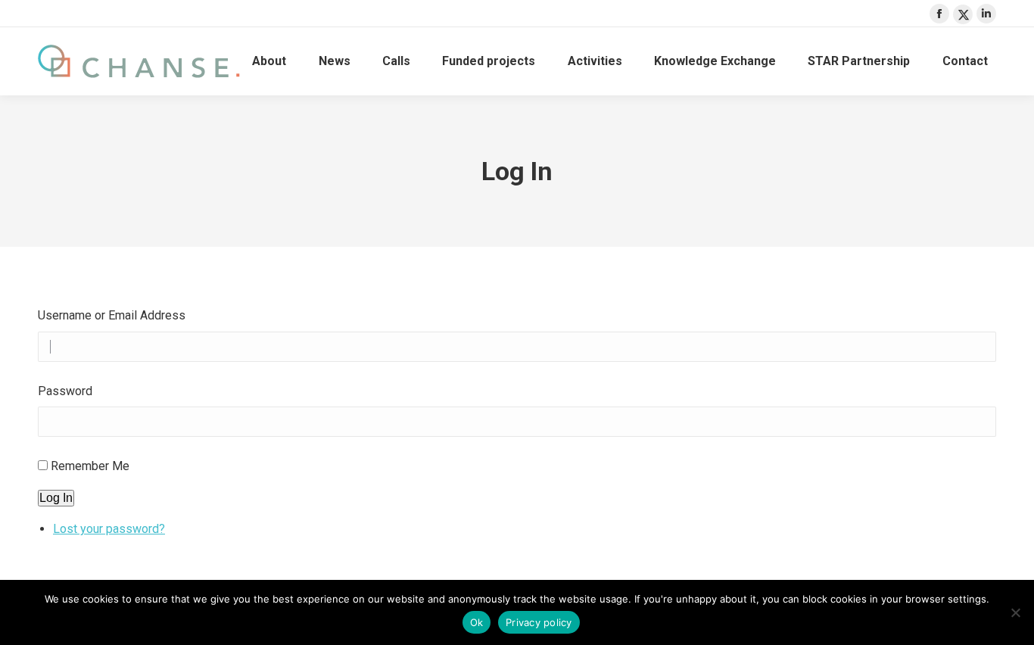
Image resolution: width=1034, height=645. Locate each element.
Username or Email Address (111, 315)
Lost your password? (109, 529)
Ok (477, 622)
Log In (56, 497)
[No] (1015, 612)
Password (65, 391)
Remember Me (90, 466)
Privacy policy (539, 622)
